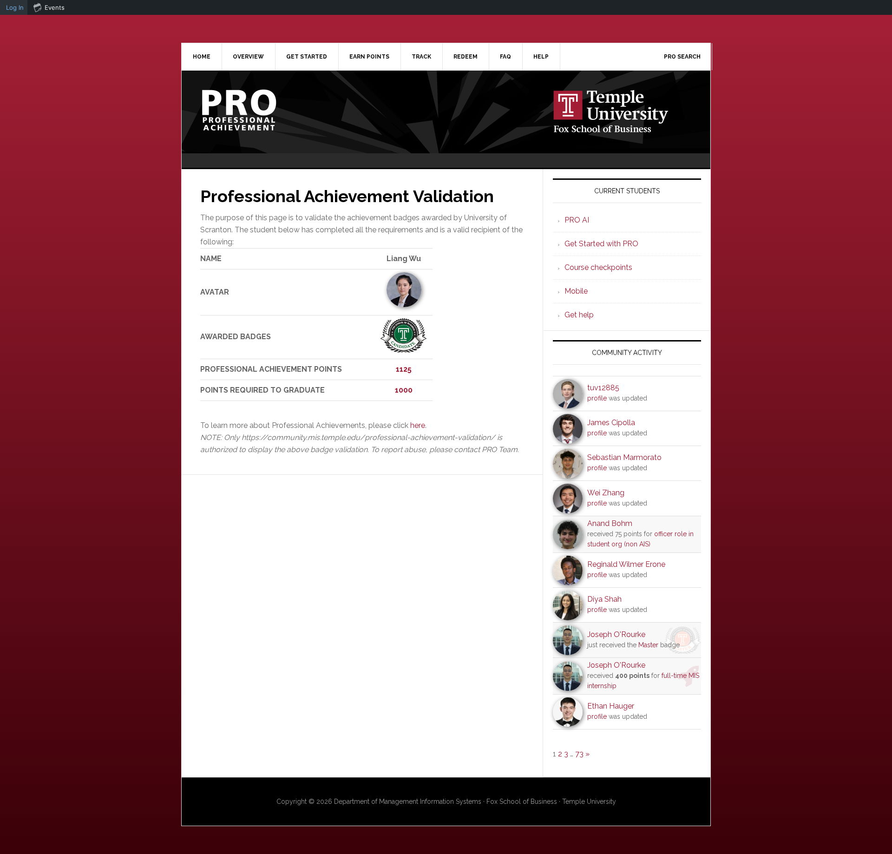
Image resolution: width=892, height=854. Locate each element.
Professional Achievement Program (260, 110)
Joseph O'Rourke (616, 634)
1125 (404, 369)
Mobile (576, 291)
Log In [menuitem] (15, 7)
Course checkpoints (598, 267)
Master (648, 645)
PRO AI (576, 220)
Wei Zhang (605, 492)
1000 (404, 390)
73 (579, 753)
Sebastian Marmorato (624, 457)
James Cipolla (611, 422)
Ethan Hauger (610, 706)
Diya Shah (604, 599)
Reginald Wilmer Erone (626, 564)
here (417, 425)
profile (597, 398)
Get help (579, 314)
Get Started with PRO (601, 243)
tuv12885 (603, 387)
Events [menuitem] (55, 7)
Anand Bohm (609, 523)
